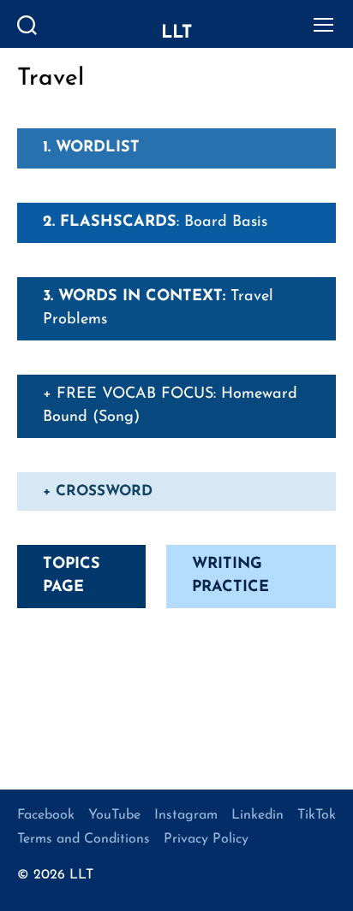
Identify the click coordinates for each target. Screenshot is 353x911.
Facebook (46, 815)
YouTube (114, 815)
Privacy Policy (206, 839)
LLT (176, 33)
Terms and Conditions (83, 839)
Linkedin (257, 815)
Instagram (186, 815)
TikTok (316, 815)
